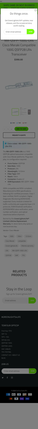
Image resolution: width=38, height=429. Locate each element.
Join (30, 31)
